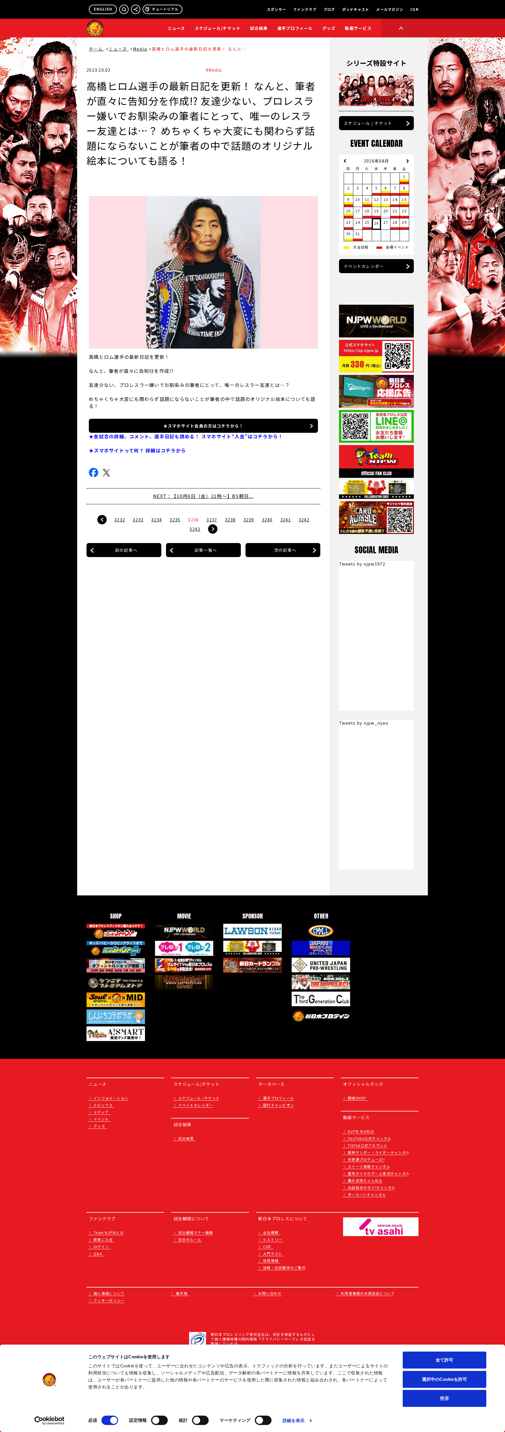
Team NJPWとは (109, 1232)
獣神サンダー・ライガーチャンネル (379, 1152)
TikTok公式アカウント (368, 1145)
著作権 (182, 1293)
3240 (267, 520)
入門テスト (272, 1253)
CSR (414, 9)
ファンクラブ (305, 9)
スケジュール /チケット (199, 1097)
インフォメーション (111, 1097)
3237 (211, 520)
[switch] (159, 1420)
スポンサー (276, 9)
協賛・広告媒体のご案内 (284, 1267)
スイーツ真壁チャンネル (369, 1166)
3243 (194, 529)
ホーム (96, 49)
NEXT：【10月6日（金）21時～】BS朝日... (203, 495)
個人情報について (109, 1293)
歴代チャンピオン (278, 1104)
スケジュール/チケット (218, 28)
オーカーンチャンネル (367, 1194)
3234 (156, 520)
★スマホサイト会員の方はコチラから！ (203, 426)
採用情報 (271, 1260)
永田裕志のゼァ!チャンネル (371, 1187)
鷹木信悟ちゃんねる (365, 1180)
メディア (101, 1111)
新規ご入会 (103, 1239)
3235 (175, 520)
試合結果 (259, 28)
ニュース (176, 28)
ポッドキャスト (355, 9)
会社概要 (271, 1232)
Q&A (98, 1253)
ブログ (329, 9)
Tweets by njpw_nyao (363, 723)
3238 (230, 520)
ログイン (101, 1246)
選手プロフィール (295, 28)
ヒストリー (272, 1239)
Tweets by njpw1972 (362, 564)
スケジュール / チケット (368, 123)
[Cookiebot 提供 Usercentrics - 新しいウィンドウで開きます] (49, 1420)
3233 (138, 520)
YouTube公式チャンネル (370, 1138)
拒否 (444, 1398)
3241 (285, 520)
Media (140, 49)
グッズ (99, 1125)
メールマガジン (389, 9)
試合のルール (190, 1239)
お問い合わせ (270, 1293)
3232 (119, 520)
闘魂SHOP (357, 1097)
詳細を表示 (294, 1420)
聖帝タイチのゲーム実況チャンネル (379, 1173)
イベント (101, 1118)
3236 (193, 520)
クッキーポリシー (109, 1300)
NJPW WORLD (361, 1131)
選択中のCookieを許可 (444, 1379)
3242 (304, 520)
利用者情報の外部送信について (368, 1293)
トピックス (103, 1104)
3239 (248, 520)
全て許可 (444, 1359)
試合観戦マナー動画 (195, 1232)
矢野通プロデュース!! (366, 1159)
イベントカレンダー (364, 266)
